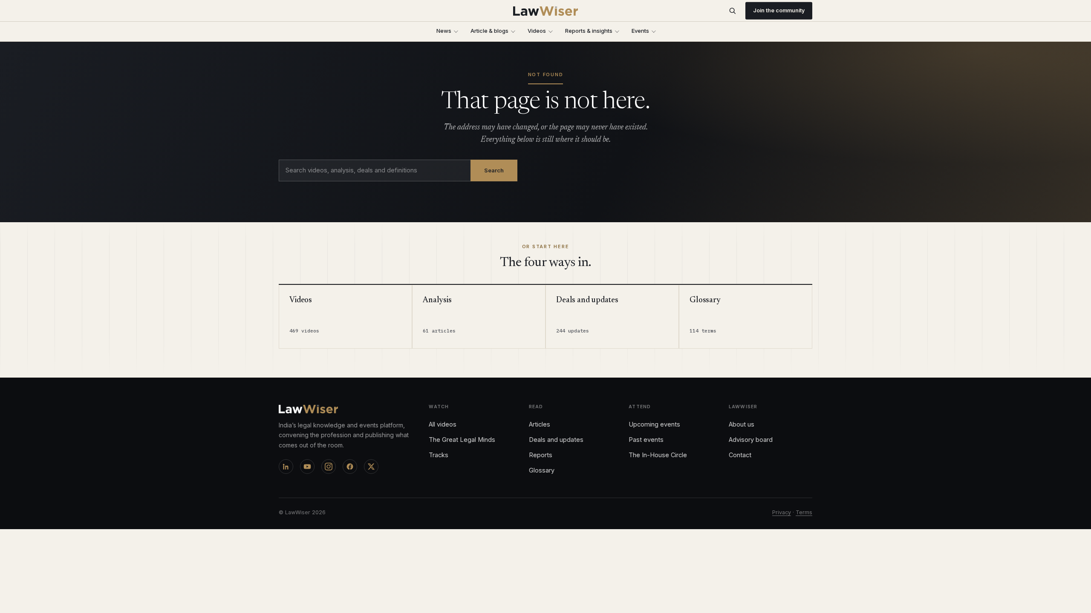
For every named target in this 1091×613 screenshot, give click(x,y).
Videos (537, 30)
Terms (804, 512)
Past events (646, 439)
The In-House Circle (658, 454)
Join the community (779, 10)
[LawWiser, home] (545, 11)
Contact (740, 454)
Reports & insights (588, 30)
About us (741, 424)
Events (640, 30)
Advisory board (751, 439)
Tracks (438, 454)
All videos (442, 424)
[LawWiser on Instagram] (328, 466)
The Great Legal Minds (462, 439)
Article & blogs (489, 30)
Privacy (781, 512)
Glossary (541, 470)
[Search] (732, 11)
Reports (540, 454)
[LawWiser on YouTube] (307, 466)
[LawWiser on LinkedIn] (286, 466)
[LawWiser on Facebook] (350, 466)
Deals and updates (556, 439)
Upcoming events (654, 424)
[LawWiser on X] (371, 466)
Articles (539, 424)
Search (494, 170)
